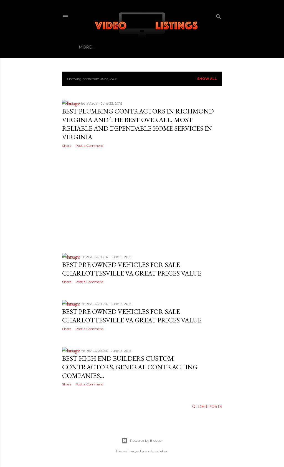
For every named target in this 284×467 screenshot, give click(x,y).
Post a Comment (89, 145)
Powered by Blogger (146, 440)
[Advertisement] (142, 200)
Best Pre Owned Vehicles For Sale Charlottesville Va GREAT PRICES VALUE (131, 268)
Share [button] (66, 145)
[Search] (218, 15)
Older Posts (207, 406)
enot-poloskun (156, 451)
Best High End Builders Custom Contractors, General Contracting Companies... (129, 367)
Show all (207, 79)
